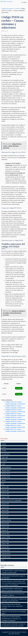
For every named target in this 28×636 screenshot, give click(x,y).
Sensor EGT (5, 507)
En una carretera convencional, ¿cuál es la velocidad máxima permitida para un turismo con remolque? (14, 583)
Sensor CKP (5, 494)
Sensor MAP (5, 527)
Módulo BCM (6, 470)
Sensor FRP (5, 510)
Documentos (6, 454)
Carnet (4, 447)
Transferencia (6, 557)
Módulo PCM (6, 474)
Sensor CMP (5, 497)
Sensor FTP (5, 514)
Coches (17, 8)
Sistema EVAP (6, 553)
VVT (3, 560)
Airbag (4, 444)
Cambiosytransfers (7, 8)
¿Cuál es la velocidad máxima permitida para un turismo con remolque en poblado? (11, 618)
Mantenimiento (6, 467)
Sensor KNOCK (6, 520)
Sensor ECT (5, 504)
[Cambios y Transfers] (8, 2)
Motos (4, 480)
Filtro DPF (5, 457)
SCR (3, 484)
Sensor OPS (5, 533)
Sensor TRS (5, 543)
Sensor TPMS (6, 537)
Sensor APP (5, 490)
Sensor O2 (5, 530)
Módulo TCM (6, 477)
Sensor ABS (5, 487)
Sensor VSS (5, 547)
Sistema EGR (6, 550)
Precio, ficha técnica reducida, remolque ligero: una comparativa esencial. (12, 606)
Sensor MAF (5, 523)
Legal (3, 464)
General (4, 460)
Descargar (18, 388)
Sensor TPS (5, 540)
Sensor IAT (5, 517)
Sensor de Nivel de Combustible (12, 500)
